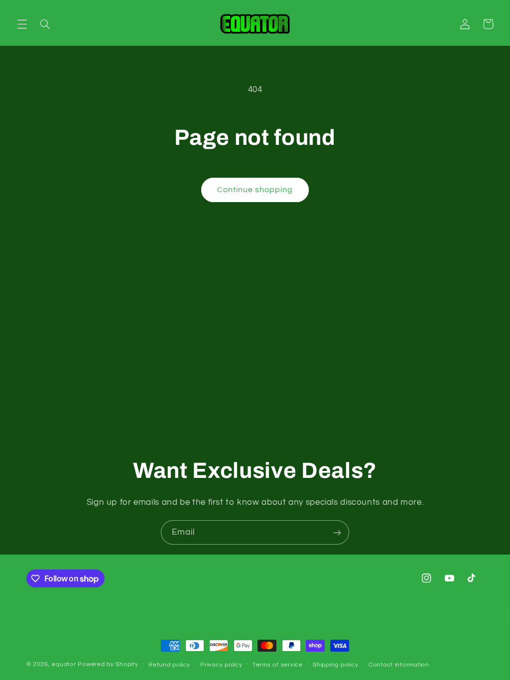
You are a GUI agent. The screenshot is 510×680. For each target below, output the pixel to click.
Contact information (399, 665)
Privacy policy (221, 665)
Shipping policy (335, 665)
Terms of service (278, 665)
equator (64, 664)
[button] (21, 23)
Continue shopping (255, 190)
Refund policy (169, 665)
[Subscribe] (337, 532)
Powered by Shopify (108, 664)
